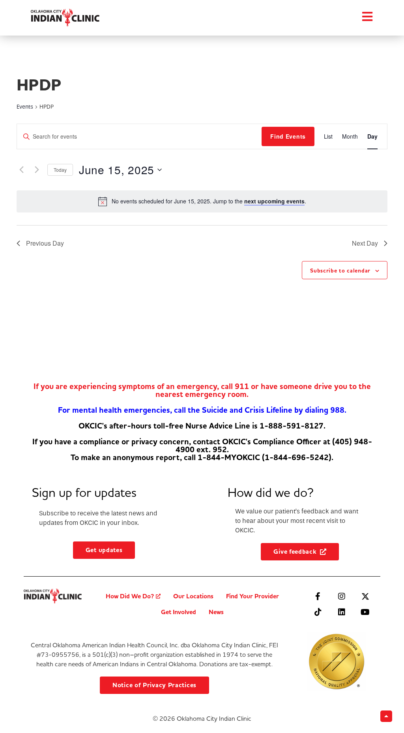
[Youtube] (365, 612)
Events (25, 106)
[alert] (209, 201)
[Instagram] (342, 596)
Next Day (365, 243)
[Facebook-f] (318, 596)
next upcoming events (274, 201)
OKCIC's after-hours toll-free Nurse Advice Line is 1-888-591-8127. (202, 426)
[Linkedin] (342, 612)
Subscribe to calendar (340, 270)
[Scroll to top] (386, 716)
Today (60, 169)
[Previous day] (21, 170)
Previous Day (45, 243)
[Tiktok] (318, 612)
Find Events (288, 136)
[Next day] (36, 170)
